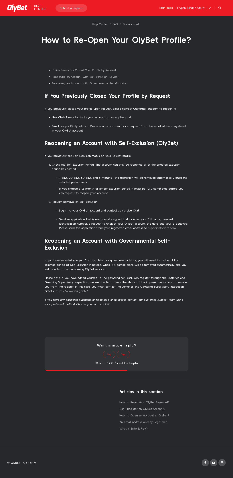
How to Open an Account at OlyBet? (144, 415)
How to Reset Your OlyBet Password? (144, 402)
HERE (106, 304)
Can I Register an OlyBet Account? (142, 408)
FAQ (115, 24)
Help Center (100, 24)
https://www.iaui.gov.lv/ (72, 291)
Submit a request (71, 8)
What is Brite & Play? (133, 428)
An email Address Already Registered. (143, 422)
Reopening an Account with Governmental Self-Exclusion (89, 83)
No (109, 354)
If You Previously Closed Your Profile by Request (84, 70)
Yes (123, 354)
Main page (166, 7)
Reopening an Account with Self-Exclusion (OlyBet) (85, 76)
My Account (131, 24)
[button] (194, 7)
